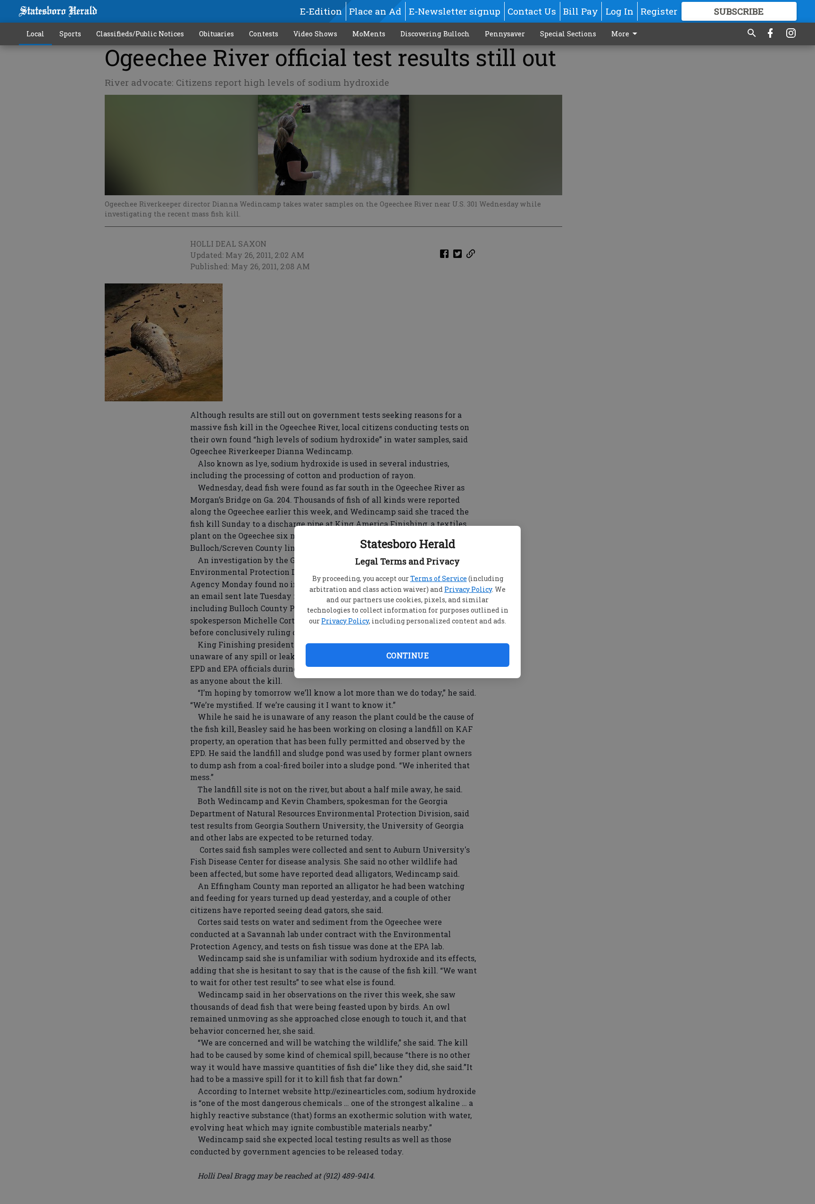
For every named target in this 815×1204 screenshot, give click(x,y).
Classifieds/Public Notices (140, 33)
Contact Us (531, 11)
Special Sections (568, 33)
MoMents (368, 33)
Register (658, 11)
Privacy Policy (468, 589)
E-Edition (321, 11)
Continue (407, 655)
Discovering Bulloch (435, 33)
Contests (263, 33)
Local (35, 33)
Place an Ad (375, 11)
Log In (619, 11)
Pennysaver (505, 33)
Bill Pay (580, 11)
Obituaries (216, 33)
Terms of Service (438, 578)
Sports (70, 33)
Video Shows (315, 33)
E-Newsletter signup (454, 11)
